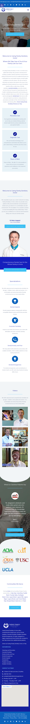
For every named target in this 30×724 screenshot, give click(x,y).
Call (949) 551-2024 (5, 1)
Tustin (24, 601)
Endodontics (5, 660)
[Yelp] (13, 5)
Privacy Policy (13, 718)
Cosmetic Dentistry (7, 652)
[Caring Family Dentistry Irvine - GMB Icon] (16, 5)
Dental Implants (6, 658)
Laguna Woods (11, 599)
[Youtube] (22, 5)
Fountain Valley (14, 595)
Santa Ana (17, 601)
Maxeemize (6, 718)
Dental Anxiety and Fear (8, 654)
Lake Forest (19, 599)
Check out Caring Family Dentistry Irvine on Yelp (14, 643)
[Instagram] (8, 5)
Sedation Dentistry (6, 664)
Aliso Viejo (13, 593)
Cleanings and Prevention (8, 650)
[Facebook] (5, 5)
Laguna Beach (13, 597)
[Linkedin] (11, 5)
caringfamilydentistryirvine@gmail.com (20, 1)
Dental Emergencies (7, 656)
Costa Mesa (20, 593)
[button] (2, 5)
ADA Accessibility (22, 718)
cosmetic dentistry (13, 88)
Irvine (8, 591)
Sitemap (23, 714)
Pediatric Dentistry (6, 662)
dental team (16, 96)
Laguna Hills (20, 597)
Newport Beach (11, 601)
